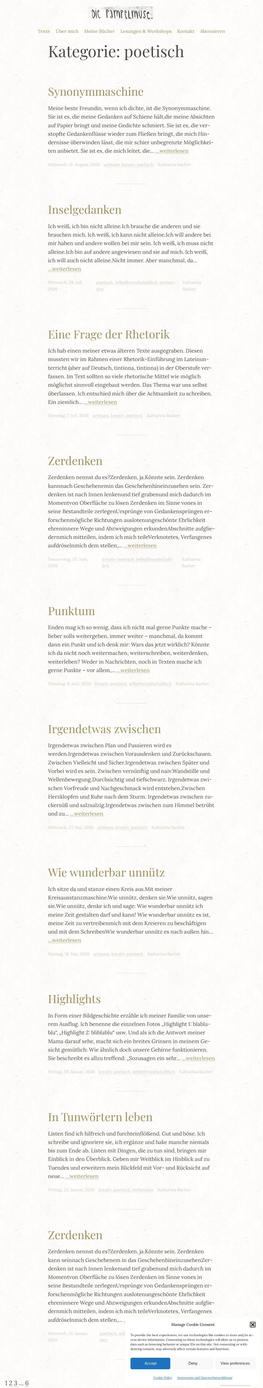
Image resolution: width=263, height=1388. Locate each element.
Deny (193, 1363)
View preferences (235, 1363)
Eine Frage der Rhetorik (109, 334)
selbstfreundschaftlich (136, 282)
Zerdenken (75, 460)
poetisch (145, 164)
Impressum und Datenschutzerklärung (204, 1378)
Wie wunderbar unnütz (106, 872)
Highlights (74, 998)
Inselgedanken (84, 209)
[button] (252, 1324)
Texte (44, 31)
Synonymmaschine (96, 91)
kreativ (128, 164)
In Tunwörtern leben (100, 1116)
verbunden (142, 1189)
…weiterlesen (172, 150)
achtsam (112, 164)
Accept (150, 1363)
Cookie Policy (162, 1378)
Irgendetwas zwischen (104, 728)
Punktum (71, 610)
